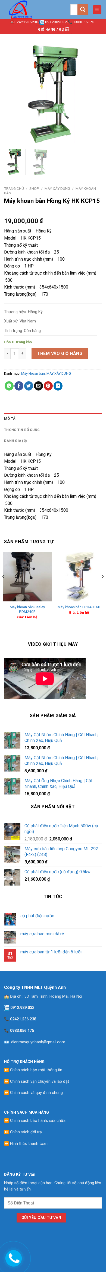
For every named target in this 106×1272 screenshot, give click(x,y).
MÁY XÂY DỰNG (57, 188)
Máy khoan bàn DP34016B (79, 607)
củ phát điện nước (37, 915)
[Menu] (97, 9)
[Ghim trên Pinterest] (48, 386)
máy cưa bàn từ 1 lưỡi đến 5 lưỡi (51, 951)
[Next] (93, 94)
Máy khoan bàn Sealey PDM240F (27, 609)
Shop (34, 188)
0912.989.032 (22, 1007)
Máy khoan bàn (33, 373)
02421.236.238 (23, 1019)
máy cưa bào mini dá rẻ (42, 933)
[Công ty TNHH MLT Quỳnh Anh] (31, 9)
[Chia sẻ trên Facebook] (18, 386)
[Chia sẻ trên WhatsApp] (9, 386)
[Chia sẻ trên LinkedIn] (58, 386)
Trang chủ (14, 188)
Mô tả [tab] (9, 419)
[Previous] (13, 94)
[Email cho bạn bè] (38, 386)
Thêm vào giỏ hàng (59, 353)
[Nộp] (82, 9)
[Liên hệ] (13, 1257)
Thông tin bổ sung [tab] (22, 430)
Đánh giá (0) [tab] (15, 441)
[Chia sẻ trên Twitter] (28, 386)
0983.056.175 (22, 1030)
